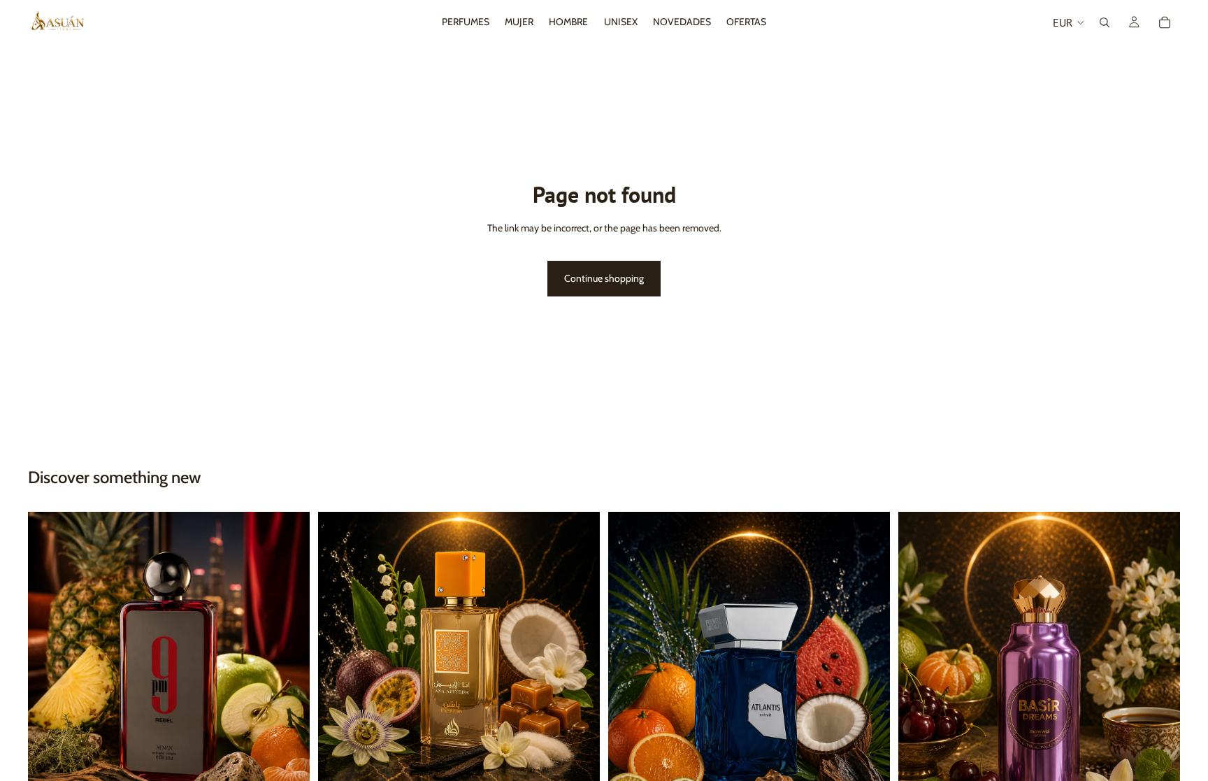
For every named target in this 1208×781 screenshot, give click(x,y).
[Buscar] (1104, 22)
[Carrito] (1164, 22)
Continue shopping (604, 278)
